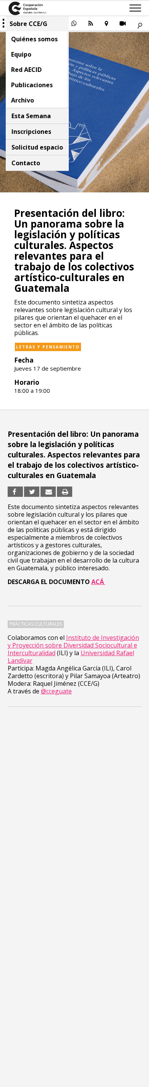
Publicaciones (32, 85)
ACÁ (98, 582)
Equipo (21, 54)
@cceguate (56, 691)
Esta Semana (31, 116)
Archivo (22, 100)
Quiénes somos (34, 39)
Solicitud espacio (37, 147)
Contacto (25, 163)
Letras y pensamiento (48, 347)
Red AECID (26, 69)
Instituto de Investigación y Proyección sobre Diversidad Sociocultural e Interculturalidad (73, 645)
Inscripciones (31, 131)
